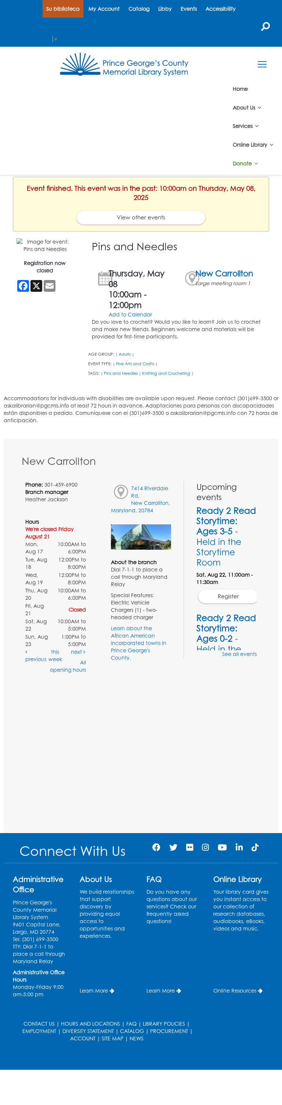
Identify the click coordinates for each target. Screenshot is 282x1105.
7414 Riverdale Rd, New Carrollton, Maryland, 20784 (140, 499)
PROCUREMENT (169, 1031)
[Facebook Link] (156, 847)
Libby (165, 9)
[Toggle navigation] (262, 64)
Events (189, 9)
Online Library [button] (251, 144)
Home (240, 89)
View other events (141, 217)
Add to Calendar (130, 314)
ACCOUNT (82, 1038)
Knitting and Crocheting (166, 373)
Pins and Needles (121, 373)
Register (228, 596)
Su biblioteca (63, 9)
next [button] (77, 652)
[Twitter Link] (173, 847)
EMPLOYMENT (39, 1031)
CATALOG (132, 1031)
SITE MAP (112, 1038)
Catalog (139, 9)
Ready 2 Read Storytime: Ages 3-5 (226, 536)
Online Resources (234, 990)
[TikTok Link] (255, 847)
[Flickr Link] (189, 847)
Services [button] (243, 126)
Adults (125, 354)
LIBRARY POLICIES (164, 1023)
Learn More (94, 990)
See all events (239, 654)
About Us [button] (245, 107)
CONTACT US (39, 1023)
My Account (104, 9)
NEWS (137, 1038)
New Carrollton (224, 273)
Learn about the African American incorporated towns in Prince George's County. (138, 643)
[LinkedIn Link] (239, 847)
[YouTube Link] (222, 847)
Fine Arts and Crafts (135, 363)
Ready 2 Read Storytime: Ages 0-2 (226, 643)
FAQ (131, 1023)
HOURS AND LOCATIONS (90, 1023)
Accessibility (221, 9)
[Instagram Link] (205, 847)
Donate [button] (243, 163)
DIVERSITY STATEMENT (88, 1031)
